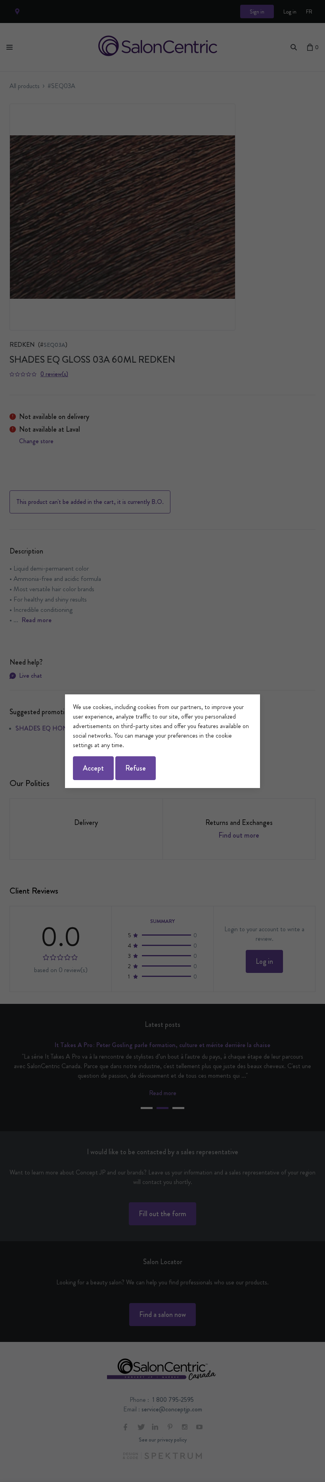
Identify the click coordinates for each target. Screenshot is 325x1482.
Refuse (135, 768)
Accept (93, 768)
